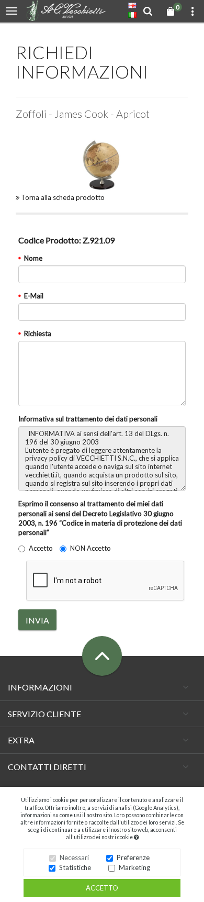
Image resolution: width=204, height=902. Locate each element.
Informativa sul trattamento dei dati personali (87, 419)
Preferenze (133, 857)
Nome (33, 258)
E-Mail (33, 296)
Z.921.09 (66, 240)
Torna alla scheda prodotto (62, 197)
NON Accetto (90, 548)
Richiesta (37, 333)
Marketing (134, 867)
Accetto (102, 888)
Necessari (74, 857)
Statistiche (75, 867)
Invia (37, 620)
